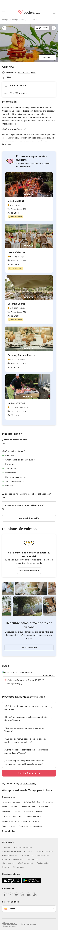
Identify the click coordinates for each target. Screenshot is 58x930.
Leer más (6, 144)
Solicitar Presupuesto (29, 773)
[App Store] (11, 883)
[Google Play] (31, 883)
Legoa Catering (16, 252)
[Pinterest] (16, 894)
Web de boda (18, 867)
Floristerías (40, 811)
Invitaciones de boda (11, 802)
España (12, 908)
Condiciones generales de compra (17, 851)
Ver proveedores (29, 647)
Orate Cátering (16, 200)
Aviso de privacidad (44, 851)
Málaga (5, 20)
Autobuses (43, 807)
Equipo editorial (43, 863)
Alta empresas (8, 863)
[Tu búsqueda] (4, 28)
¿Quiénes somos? (25, 863)
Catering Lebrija (16, 303)
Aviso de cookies (9, 855)
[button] (29, 555)
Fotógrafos (48, 802)
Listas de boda (32, 816)
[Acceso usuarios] (54, 12)
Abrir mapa (47, 675)
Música (14, 807)
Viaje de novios (30, 821)
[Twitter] (10, 894)
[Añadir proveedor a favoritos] (54, 28)
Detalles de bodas (32, 802)
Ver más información (29, 518)
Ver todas (47, 57)
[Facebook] (4, 894)
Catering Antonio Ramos (21, 355)
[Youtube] (28, 894)
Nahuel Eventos (16, 402)
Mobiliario (6, 811)
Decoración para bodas (12, 816)
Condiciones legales (23, 847)
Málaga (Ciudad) (19, 20)
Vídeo (4, 807)
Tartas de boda (8, 826)
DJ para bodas (8, 831)
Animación (28, 811)
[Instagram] (22, 894)
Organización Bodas (11, 821)
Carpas (17, 811)
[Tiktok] (34, 894)
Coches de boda (28, 807)
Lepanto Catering (28, 783)
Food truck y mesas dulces (30, 826)
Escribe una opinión (29, 570)
